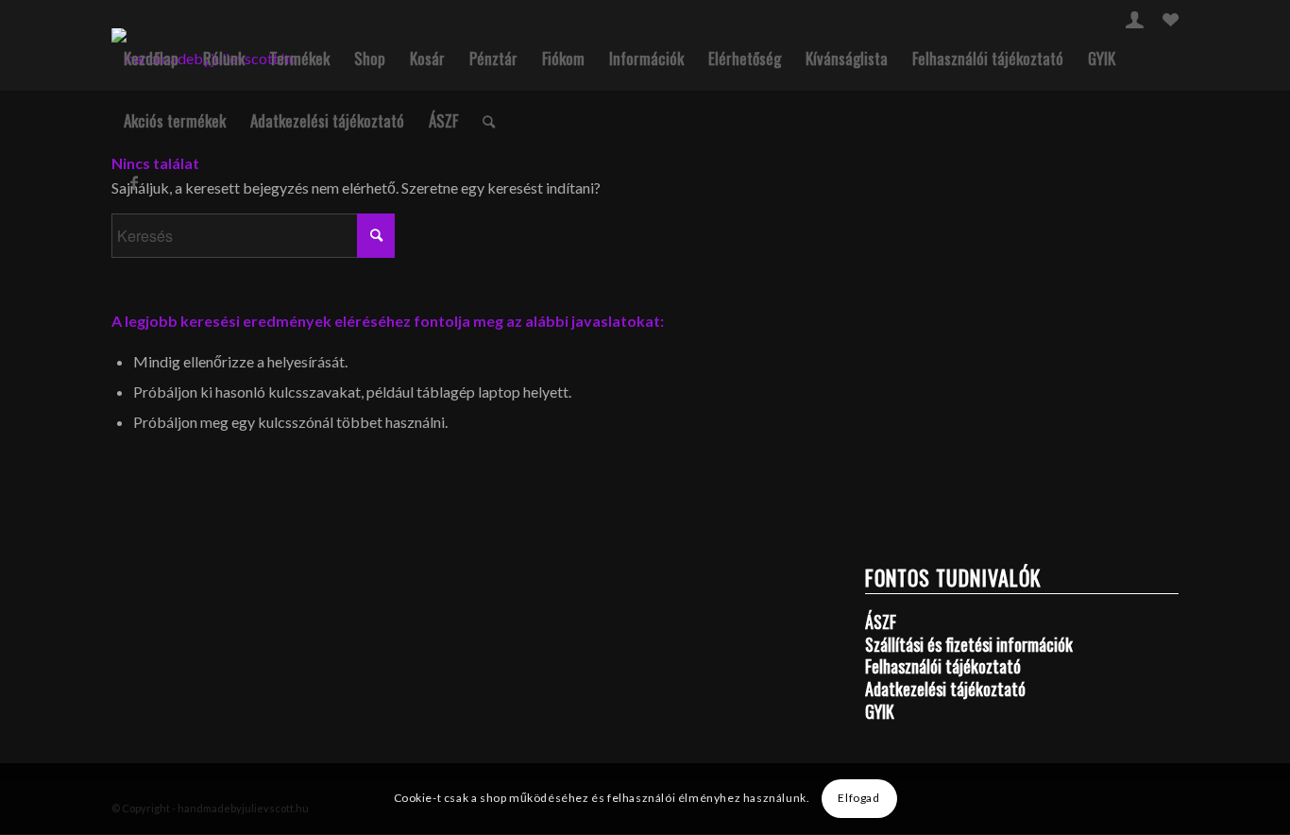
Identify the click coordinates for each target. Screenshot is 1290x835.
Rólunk (224, 58)
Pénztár (493, 58)
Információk (646, 58)
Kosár (427, 58)
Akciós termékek (175, 120)
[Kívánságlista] (1171, 22)
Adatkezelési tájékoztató (327, 120)
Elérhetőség (744, 58)
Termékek (299, 58)
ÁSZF (443, 120)
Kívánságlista (847, 58)
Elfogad (858, 799)
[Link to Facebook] (134, 182)
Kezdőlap (151, 58)
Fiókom (563, 58)
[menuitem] (1134, 19)
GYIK (1101, 58)
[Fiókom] (1135, 22)
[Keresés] (488, 121)
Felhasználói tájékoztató (987, 58)
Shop (369, 58)
